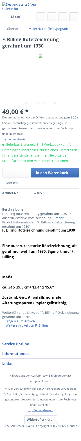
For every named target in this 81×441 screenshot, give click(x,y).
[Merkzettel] (51, 16)
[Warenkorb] (73, 16)
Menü (16, 16)
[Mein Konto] (62, 16)
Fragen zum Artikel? (20, 321)
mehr (59, 218)
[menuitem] (12, 16)
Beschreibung (12, 209)
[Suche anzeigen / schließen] (40, 16)
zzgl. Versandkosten (14, 139)
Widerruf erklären (40, 419)
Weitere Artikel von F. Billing (26, 325)
